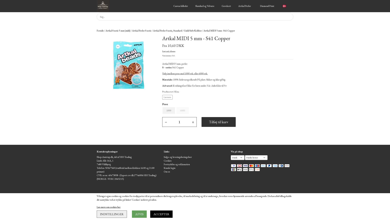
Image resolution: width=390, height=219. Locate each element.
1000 (168, 110)
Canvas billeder (180, 6)
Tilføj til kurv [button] (218, 122)
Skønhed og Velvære (204, 6)
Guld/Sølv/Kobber (193, 30)
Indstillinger (112, 214)
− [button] (166, 122)
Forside (100, 30)
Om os (167, 171)
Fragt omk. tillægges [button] (168, 51)
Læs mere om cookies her (109, 207)
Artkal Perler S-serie (141, 30)
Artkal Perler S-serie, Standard (167, 30)
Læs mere (167, 97)
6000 (182, 110)
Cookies (168, 160)
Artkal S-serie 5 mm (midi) (118, 30)
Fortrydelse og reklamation (177, 164)
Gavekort (226, 6)
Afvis (139, 214)
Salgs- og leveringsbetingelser (178, 157)
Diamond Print (267, 6)
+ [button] (193, 122)
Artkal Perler (244, 6)
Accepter (161, 214)
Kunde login (169, 168)
